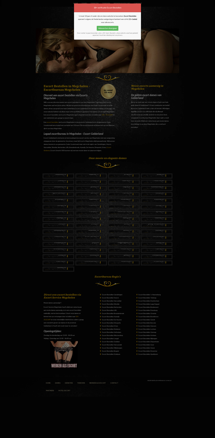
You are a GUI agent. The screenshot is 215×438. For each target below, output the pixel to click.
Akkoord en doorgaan (107, 28)
